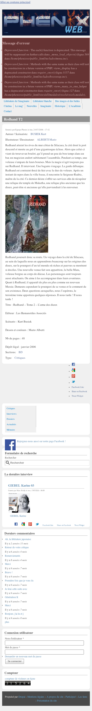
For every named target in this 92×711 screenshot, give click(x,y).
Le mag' (19, 106)
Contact (8, 111)
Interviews (11, 413)
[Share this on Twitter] (73, 382)
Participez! (70, 696)
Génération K (11, 597)
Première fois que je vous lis (19, 580)
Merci (8, 563)
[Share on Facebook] (73, 365)
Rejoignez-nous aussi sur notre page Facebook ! (41, 441)
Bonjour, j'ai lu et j (14, 613)
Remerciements (12, 555)
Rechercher (10, 457)
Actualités (11, 424)
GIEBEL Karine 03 (21, 485)
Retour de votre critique (17, 547)
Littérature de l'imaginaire (16, 101)
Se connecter (79, 32)
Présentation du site (47, 700)
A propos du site (55, 696)
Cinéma (8, 106)
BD (20, 352)
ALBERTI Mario (46, 139)
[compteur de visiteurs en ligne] (18, 684)
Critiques (20, 358)
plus (7, 621)
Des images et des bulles (67, 101)
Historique (60, 106)
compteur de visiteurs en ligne (20, 678)
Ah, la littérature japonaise (18, 539)
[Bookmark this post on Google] (73, 371)
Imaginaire (45, 106)
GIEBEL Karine (18, 515)
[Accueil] (46, 34)
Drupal (21, 696)
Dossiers (11, 418)
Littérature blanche (42, 101)
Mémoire (11, 429)
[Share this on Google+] (73, 377)
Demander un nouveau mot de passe (23, 656)
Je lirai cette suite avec (16, 588)
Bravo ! (9, 572)
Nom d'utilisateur (14, 638)
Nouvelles (32, 106)
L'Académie (75, 106)
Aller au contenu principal (15, 2)
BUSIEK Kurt (38, 134)
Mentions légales (35, 696)
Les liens (82, 696)
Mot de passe (12, 647)
